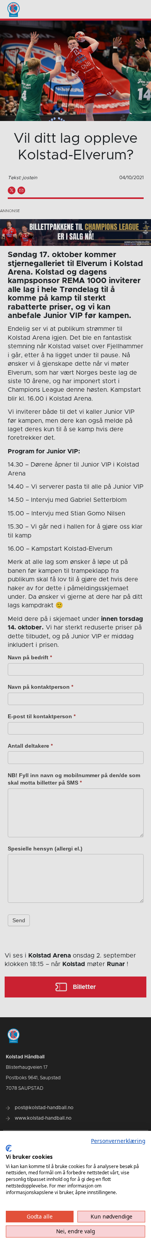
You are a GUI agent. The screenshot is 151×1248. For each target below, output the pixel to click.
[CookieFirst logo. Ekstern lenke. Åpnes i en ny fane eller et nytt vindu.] (9, 1148)
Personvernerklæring (118, 1140)
